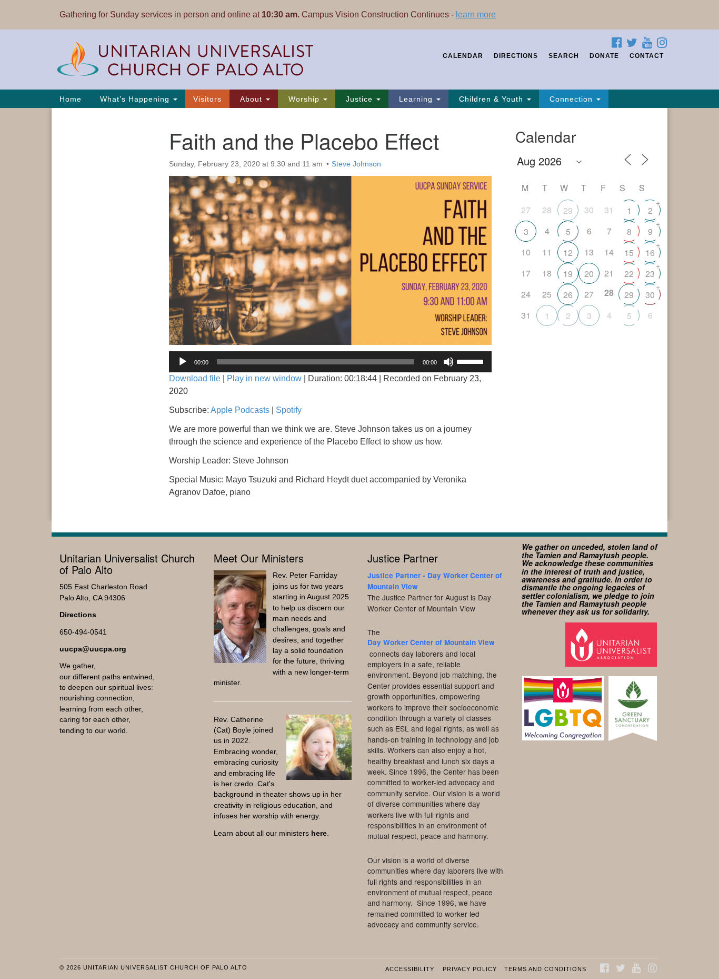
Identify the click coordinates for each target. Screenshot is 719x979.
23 (650, 274)
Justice (359, 99)
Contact (647, 56)
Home (70, 99)
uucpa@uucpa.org (92, 649)
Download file (195, 378)
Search (563, 56)
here (319, 833)
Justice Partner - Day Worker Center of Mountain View (434, 580)
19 (568, 274)
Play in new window (264, 378)
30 (650, 295)
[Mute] (448, 362)
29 (568, 210)
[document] (359, 314)
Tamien (548, 555)
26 (568, 295)
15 (629, 252)
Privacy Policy (470, 969)
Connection (571, 99)
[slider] (471, 360)
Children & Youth (491, 99)
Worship (304, 99)
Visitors (207, 99)
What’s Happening (134, 99)
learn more (476, 14)
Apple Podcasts (240, 410)
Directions (516, 56)
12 (568, 252)
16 (650, 252)
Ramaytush (599, 555)
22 (629, 274)
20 (589, 274)
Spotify (289, 410)
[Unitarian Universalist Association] (612, 644)
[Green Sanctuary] (634, 703)
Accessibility (409, 969)
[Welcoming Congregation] (564, 703)
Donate (604, 56)
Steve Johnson (356, 164)
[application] (330, 361)
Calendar (463, 56)
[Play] (182, 362)
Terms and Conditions (545, 969)
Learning (415, 99)
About (251, 99)
